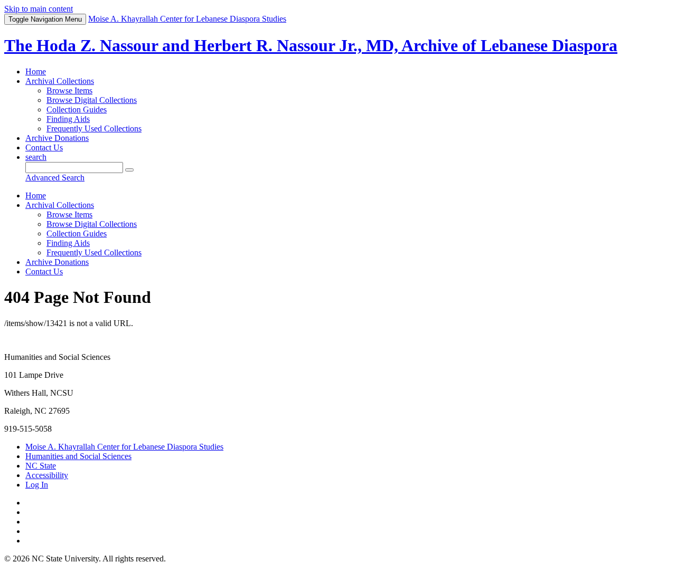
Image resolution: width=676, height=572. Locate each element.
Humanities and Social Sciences (78, 456)
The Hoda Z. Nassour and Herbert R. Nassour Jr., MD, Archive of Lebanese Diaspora (310, 45)
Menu (45, 19)
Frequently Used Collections (94, 128)
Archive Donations (57, 138)
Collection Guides (76, 109)
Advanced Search (54, 177)
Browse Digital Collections (91, 100)
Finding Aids (68, 119)
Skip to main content (38, 8)
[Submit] (129, 169)
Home (35, 71)
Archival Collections (59, 81)
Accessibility (46, 475)
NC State (40, 465)
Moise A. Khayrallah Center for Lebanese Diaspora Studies (124, 446)
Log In (36, 484)
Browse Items (69, 90)
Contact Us (44, 147)
